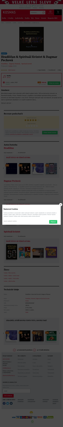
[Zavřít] (60, 204)
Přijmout (53, 222)
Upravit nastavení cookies (10, 221)
